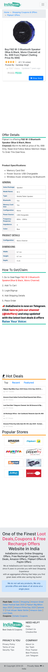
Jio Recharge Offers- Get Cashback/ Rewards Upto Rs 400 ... (23, 415)
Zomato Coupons (20, 616)
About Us (30, 644)
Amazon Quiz (36, 610)
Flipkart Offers (13, 15)
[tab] (6, 383)
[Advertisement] (24, 107)
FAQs (28, 626)
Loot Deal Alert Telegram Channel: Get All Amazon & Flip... (23, 405)
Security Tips (8, 650)
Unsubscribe (31, 632)
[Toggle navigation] (43, 4)
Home (6, 12)
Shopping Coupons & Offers (24, 12)
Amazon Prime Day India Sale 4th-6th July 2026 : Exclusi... (23, 424)
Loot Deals (7, 613)
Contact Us (31, 629)
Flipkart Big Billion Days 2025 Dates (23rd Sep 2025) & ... (23, 389)
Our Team (30, 647)
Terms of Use (8, 647)
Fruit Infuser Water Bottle (17, 610)
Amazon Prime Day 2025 (25, 607)
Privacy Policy (9, 644)
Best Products (32, 652)
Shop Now (37, 78)
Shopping (25, 602)
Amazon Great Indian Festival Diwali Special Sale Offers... (22, 397)
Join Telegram (32, 655)
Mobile (16, 602)
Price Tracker (31, 650)
